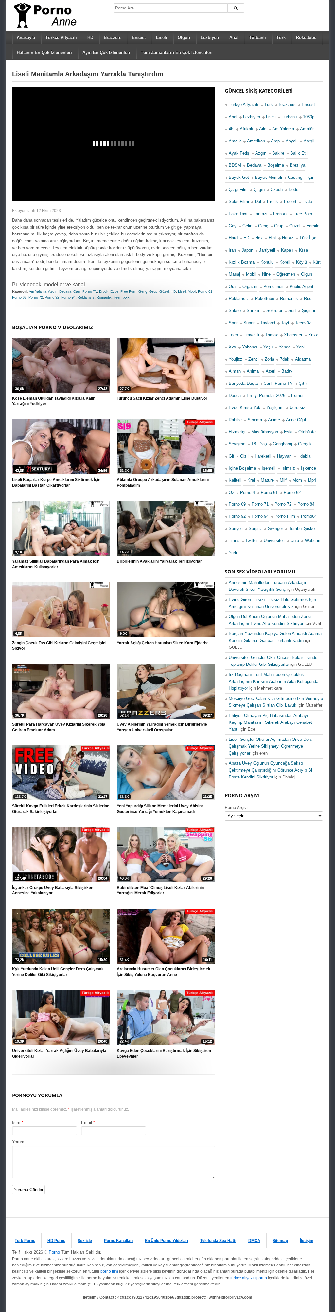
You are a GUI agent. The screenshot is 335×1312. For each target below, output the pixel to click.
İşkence (308, 468)
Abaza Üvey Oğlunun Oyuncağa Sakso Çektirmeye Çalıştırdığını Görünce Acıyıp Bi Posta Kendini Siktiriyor (270, 770)
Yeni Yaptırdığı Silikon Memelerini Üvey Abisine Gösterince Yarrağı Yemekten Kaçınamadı (160, 809)
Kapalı (287, 250)
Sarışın (253, 310)
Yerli (233, 552)
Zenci (253, 359)
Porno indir (273, 286)
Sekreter (274, 310)
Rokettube (306, 37)
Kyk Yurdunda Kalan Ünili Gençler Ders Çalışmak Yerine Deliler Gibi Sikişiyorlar (58, 972)
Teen (117, 297)
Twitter (251, 540)
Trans (234, 540)
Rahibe (235, 419)
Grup (153, 291)
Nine (266, 274)
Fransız (280, 213)
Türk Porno (25, 1240)
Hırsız (287, 237)
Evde (114, 291)
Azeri (270, 371)
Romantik (104, 297)
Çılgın (259, 189)
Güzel (164, 291)
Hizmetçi (237, 431)
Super (249, 322)
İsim (16, 1122)
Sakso (235, 310)
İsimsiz (288, 468)
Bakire (278, 153)
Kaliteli (235, 480)
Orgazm (249, 286)
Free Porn (128, 291)
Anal (233, 37)
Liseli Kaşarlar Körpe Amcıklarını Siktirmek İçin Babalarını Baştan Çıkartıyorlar (56, 483)
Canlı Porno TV (85, 291)
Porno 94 (68, 297)
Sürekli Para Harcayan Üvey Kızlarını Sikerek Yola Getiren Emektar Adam (58, 727)
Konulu (266, 262)
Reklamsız (86, 297)
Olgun (184, 37)
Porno (54, 1252)
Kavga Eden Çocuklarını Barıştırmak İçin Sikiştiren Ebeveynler (164, 1053)
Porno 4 (247, 492)
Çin (311, 177)
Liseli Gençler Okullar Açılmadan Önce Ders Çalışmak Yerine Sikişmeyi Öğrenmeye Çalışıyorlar (270, 746)
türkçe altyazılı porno (248, 1278)
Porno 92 (52, 297)
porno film (109, 1271)
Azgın (52, 291)
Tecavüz (303, 322)
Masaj (234, 274)
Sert (292, 310)
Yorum (18, 1141)
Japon (247, 250)
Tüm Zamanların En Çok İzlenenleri (177, 52)
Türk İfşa (307, 237)
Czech (277, 189)
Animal (253, 371)
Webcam (313, 540)
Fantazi (260, 213)
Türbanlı (257, 37)
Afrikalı (246, 128)
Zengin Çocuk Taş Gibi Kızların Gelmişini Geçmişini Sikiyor (59, 646)
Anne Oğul (296, 419)
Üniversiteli (274, 540)
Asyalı (292, 141)
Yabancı (249, 347)
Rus (307, 298)
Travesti (251, 334)
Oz (231, 492)
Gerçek (305, 443)
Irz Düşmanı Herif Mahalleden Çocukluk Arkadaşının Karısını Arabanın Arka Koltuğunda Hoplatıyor (273, 681)
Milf (283, 480)
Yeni (300, 347)
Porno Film (284, 516)
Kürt (317, 262)
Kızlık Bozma (242, 262)
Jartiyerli (267, 250)
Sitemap (280, 1240)
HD (90, 37)
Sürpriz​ (255, 528)
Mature (267, 480)
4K (231, 128)
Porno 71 (260, 504)
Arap (275, 141)
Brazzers (112, 37)
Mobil (192, 291)
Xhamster (293, 334)
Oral (233, 286)
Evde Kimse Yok (244, 407)
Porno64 (309, 516)
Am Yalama (37, 291)
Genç (142, 291)
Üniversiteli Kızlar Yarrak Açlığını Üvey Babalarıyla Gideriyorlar (59, 1053)
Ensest (139, 37)
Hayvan (284, 456)
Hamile (312, 225)
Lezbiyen (210, 37)
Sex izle (85, 1240)
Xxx (126, 297)
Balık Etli (299, 153)
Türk (281, 37)
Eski (288, 431)
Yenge (285, 347)
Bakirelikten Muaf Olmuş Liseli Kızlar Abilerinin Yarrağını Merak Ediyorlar (160, 890)
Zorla (269, 359)
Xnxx (313, 334)
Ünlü (295, 540)
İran (232, 250)
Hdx (259, 237)
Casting (295, 177)
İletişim (306, 1240)
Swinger (275, 528)
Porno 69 (237, 504)
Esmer (297, 395)
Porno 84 (305, 504)
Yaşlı (268, 347)
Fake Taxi (238, 213)
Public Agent (301, 286)
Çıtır (303, 383)
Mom (297, 480)
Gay (233, 225)
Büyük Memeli (268, 177)
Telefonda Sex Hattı (218, 1240)
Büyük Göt (239, 177)
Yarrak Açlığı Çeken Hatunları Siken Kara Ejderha (163, 643)
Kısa (303, 250)
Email (86, 1122)
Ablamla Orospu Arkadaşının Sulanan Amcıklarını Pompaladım (163, 483)
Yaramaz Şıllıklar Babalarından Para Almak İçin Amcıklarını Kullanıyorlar (55, 564)
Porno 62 (19, 297)
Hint (272, 237)
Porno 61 (205, 291)
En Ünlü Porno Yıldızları (166, 1240)
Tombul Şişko (302, 528)
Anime (274, 419)
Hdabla (303, 456)
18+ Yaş (259, 443)
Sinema (255, 419)
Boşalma (275, 165)
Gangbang (282, 443)
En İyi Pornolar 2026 (266, 395)
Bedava (65, 291)
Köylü (301, 262)
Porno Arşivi (236, 807)
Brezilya (297, 165)
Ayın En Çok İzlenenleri (106, 52)
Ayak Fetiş (239, 153)
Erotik (103, 291)
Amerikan (256, 141)
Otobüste (307, 431)
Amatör (307, 128)
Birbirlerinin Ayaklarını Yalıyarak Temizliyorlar (159, 561)
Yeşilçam (275, 407)
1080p (308, 116)
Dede (293, 189)
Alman (235, 371)
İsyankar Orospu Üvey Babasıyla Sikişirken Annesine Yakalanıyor (52, 890)
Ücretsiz (297, 407)
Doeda (235, 395)
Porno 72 (35, 297)
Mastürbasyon (264, 431)
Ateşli (309, 141)
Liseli (161, 37)
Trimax (271, 334)
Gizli (244, 456)
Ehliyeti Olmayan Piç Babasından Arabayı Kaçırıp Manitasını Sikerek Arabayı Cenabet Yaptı (270, 722)
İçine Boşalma (242, 468)
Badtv (286, 371)
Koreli (284, 262)
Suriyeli (236, 528)
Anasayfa (26, 37)
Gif (231, 456)
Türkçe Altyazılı (61, 37)
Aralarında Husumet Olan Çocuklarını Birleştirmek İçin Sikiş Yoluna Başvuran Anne (163, 972)
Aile (262, 128)
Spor (233, 322)
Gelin (247, 225)
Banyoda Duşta (243, 383)
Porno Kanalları (118, 1240)
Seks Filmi (239, 201)
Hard (233, 237)
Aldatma (303, 359)
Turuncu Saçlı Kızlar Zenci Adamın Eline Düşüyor (162, 398)
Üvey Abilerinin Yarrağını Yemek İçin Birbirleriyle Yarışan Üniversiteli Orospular (162, 727)
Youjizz (235, 359)
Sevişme (237, 443)
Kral (251, 480)
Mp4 (312, 480)
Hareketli (263, 456)
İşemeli (268, 468)
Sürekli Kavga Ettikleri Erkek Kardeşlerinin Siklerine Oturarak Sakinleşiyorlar (60, 809)
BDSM (235, 165)
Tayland (267, 322)
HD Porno (56, 1240)
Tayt (285, 322)
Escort (290, 201)
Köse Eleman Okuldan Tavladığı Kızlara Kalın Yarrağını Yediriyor (53, 401)
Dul (258, 201)
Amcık (235, 141)
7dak (284, 359)
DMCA (254, 1240)
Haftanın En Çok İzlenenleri (44, 52)
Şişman (309, 310)
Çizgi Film (238, 189)
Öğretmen (285, 274)
